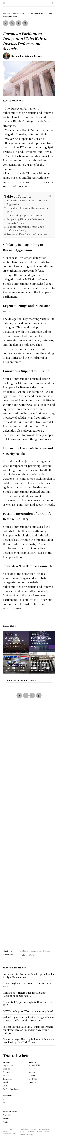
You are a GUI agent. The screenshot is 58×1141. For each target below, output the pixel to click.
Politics (6, 13)
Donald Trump (35, 1065)
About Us (6, 1118)
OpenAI (32, 1068)
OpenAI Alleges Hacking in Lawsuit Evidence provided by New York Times (28, 1041)
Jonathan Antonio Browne (28, 56)
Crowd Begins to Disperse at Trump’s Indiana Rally (28, 985)
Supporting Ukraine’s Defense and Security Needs (26, 221)
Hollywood (33, 1079)
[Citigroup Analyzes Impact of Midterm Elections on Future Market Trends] (42, 663)
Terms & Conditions (11, 1111)
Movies (32, 1075)
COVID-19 (33, 1082)
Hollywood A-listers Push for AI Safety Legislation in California (24, 994)
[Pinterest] (18, 23)
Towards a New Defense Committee (27, 234)
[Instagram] (4, 1102)
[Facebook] (5, 23)
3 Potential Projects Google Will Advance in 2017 (27, 1003)
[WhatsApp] (25, 23)
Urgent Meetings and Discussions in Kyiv (27, 209)
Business (35, 634)
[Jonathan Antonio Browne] (7, 55)
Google (32, 1072)
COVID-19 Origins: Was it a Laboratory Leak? (28, 1011)
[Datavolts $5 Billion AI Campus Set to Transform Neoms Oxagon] (42, 641)
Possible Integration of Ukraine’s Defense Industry (25, 228)
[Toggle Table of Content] (49, 196)
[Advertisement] (29, 828)
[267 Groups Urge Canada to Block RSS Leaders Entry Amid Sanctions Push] (16, 641)
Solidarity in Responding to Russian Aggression (27, 202)
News (8, 658)
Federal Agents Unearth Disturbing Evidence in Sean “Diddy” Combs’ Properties (28, 1019)
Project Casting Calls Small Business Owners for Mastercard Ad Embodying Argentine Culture (28, 1030)
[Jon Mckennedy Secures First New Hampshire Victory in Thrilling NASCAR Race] (16, 663)
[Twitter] (12, 23)
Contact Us (7, 1122)
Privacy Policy (8, 1115)
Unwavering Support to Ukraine (25, 215)
